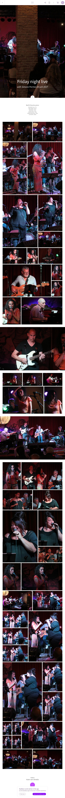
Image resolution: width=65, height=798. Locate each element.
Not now (22, 794)
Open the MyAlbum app (39, 794)
